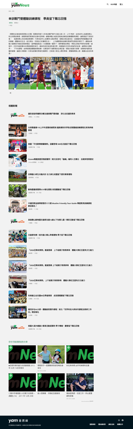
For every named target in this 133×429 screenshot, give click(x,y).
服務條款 (92, 424)
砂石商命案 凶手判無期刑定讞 (77, 365)
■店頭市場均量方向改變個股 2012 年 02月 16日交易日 (22, 366)
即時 (13, 11)
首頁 (10, 11)
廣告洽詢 (111, 424)
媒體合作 (120, 424)
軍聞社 (11, 23)
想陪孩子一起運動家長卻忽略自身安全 (50, 366)
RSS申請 (114, 4)
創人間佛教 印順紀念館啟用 (49, 393)
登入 (121, 4)
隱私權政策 (102, 424)
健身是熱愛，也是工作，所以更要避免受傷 (79, 394)
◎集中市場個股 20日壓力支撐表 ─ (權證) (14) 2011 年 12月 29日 (22, 394)
